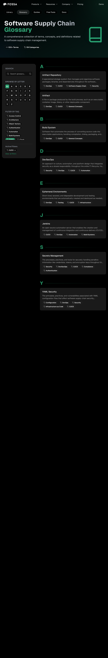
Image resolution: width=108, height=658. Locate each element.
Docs (64, 12)
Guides (37, 12)
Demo (101, 4)
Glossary (23, 12)
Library (9, 12)
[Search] (30, 74)
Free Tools (50, 12)
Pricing (80, 4)
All (7, 86)
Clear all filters (10, 154)
